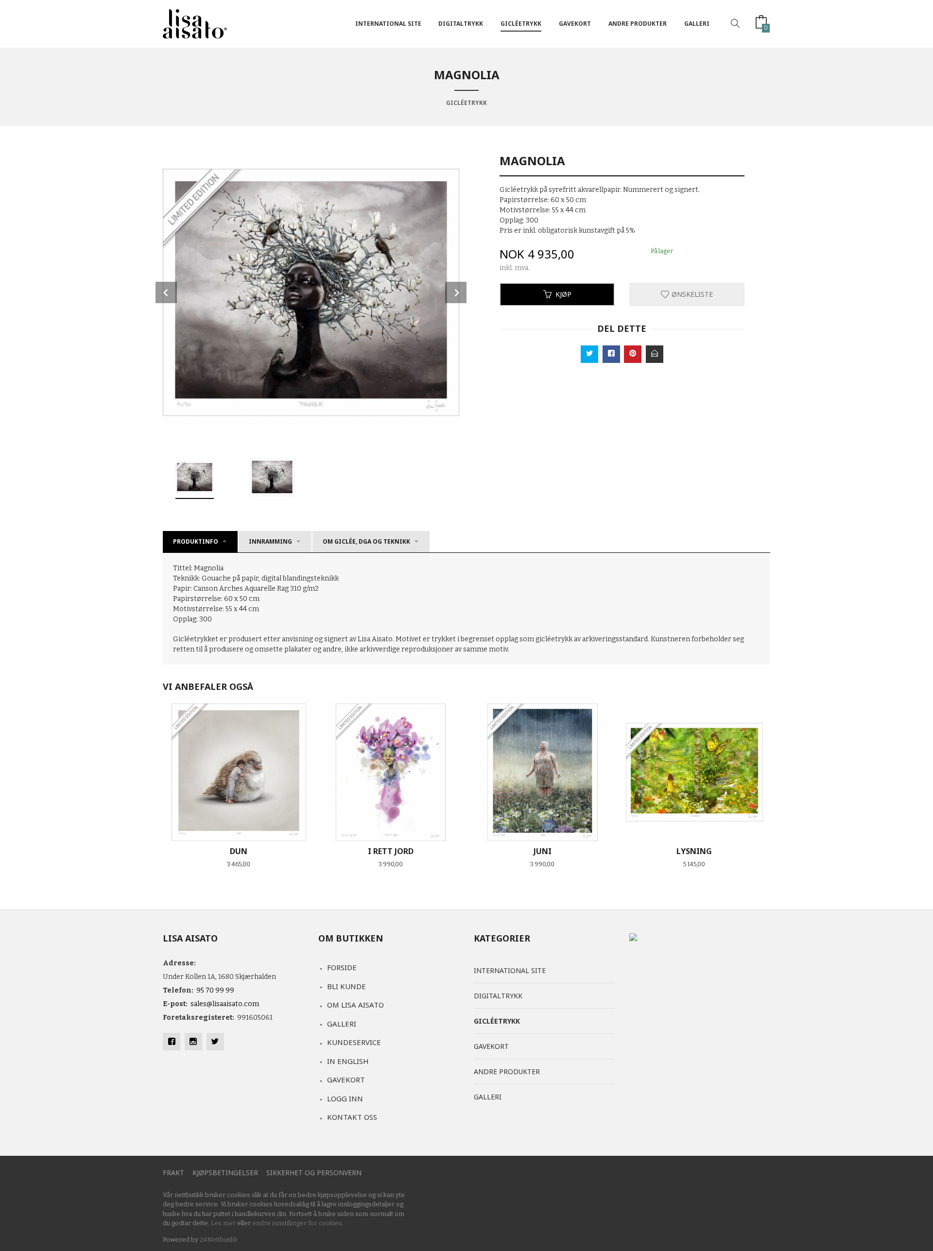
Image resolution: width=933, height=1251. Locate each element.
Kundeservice (354, 1042)
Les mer (223, 1223)
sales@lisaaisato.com (224, 1004)
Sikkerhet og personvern (314, 1172)
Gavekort (575, 23)
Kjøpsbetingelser (225, 1172)
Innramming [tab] (270, 541)
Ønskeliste (691, 294)
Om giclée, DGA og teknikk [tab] (366, 541)
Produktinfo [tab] (195, 541)
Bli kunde (346, 986)
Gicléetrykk (521, 23)
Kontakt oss (352, 1117)
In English (348, 1061)
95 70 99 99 (215, 990)
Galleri (696, 23)
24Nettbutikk (219, 1239)
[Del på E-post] (654, 354)
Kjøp (563, 294)
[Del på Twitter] (589, 354)
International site (388, 23)
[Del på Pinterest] (632, 354)
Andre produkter (637, 23)
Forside (342, 967)
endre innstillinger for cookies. (298, 1223)
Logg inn (345, 1098)
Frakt (173, 1172)
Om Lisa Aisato (355, 1005)
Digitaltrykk (460, 23)
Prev (166, 292)
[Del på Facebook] (611, 354)
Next (455, 292)
